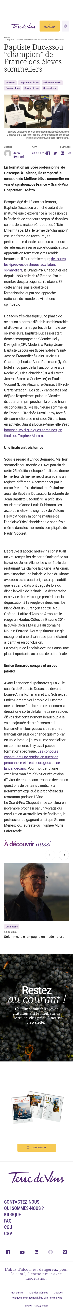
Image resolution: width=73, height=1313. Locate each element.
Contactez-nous (21, 1202)
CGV (8, 1233)
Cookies (58, 1292)
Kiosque (12, 1214)
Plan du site (17, 1292)
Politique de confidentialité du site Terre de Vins (36, 1297)
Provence (10, 82)
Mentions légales (38, 1292)
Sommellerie (49, 88)
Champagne (12, 926)
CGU (8, 1227)
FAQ (8, 1221)
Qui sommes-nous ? (24, 1208)
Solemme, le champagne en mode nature (34, 937)
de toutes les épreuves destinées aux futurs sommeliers (34, 264)
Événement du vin (52, 82)
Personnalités (13, 88)
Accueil (7, 37)
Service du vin (32, 88)
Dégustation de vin (29, 82)
